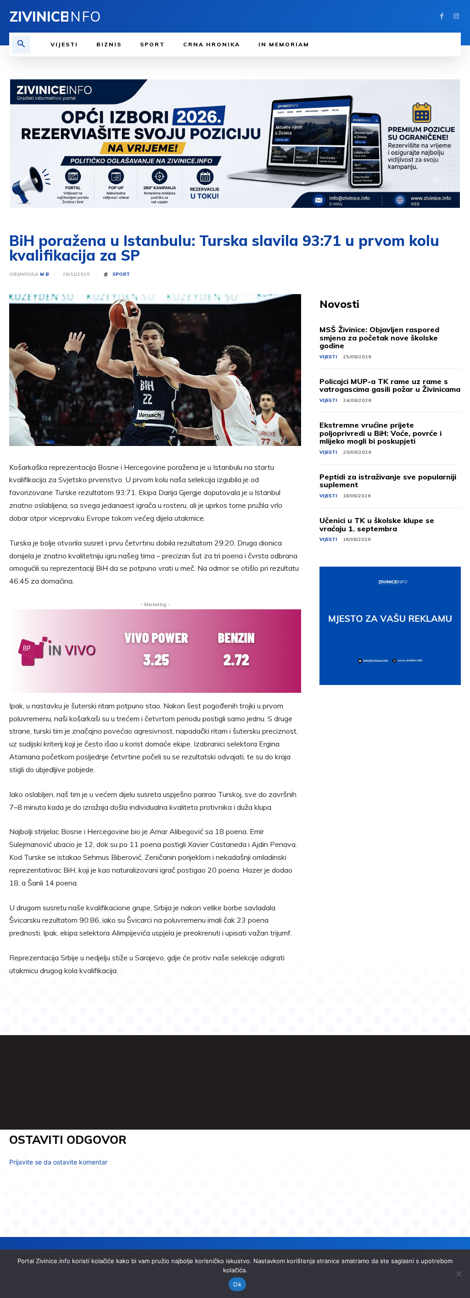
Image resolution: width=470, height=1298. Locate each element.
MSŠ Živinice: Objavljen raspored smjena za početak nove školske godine (379, 337)
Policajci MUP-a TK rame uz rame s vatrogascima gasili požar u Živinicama (389, 385)
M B (44, 274)
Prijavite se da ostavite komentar (58, 1162)
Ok (237, 1284)
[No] (458, 1273)
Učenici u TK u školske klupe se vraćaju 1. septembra (376, 524)
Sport (121, 274)
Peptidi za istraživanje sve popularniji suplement (387, 481)
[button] (21, 44)
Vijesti (328, 357)
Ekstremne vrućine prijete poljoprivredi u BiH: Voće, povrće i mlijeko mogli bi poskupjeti (380, 433)
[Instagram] (456, 16)
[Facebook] (442, 16)
